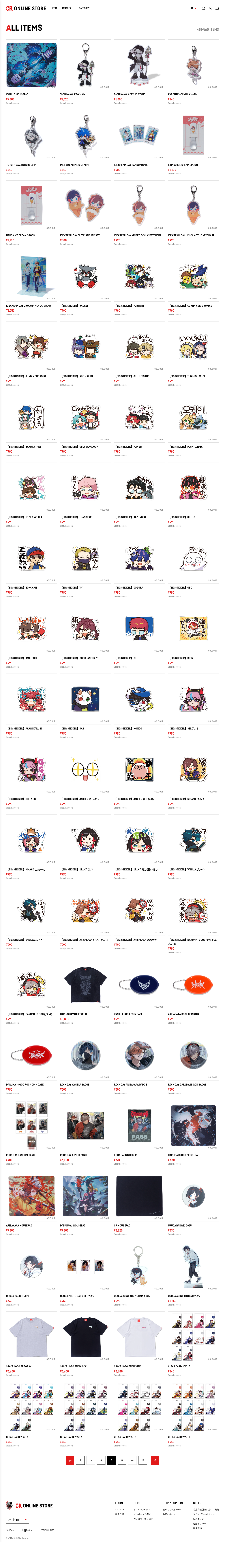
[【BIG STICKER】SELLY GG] (31, 769)
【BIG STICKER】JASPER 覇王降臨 (134, 799)
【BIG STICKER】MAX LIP (128, 446)
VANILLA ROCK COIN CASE (128, 1014)
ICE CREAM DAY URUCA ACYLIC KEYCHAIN (191, 235)
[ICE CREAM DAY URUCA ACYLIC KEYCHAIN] (193, 206)
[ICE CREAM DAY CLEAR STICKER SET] (85, 206)
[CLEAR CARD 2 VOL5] (193, 1337)
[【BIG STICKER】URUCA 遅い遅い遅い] (139, 840)
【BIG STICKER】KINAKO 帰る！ (186, 799)
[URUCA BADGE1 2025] (31, 1266)
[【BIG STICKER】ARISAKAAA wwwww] (139, 910)
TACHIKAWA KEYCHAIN (72, 94)
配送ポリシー (199, 1518)
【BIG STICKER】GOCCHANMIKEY (79, 658)
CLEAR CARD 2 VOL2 (125, 1437)
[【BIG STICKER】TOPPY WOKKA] (31, 487)
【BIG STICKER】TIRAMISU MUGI (186, 376)
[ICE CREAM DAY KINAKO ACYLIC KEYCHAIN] (139, 206)
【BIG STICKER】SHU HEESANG (132, 376)
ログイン (119, 1509)
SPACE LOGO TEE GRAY (18, 1366)
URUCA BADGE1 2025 (17, 1296)
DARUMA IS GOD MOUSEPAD (183, 1155)
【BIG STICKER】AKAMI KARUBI (24, 728)
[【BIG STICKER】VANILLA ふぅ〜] (31, 910)
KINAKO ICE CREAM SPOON (183, 165)
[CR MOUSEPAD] (139, 1196)
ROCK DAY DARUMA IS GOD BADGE (187, 1084)
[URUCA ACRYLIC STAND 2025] (193, 1266)
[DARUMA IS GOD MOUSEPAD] (193, 1125)
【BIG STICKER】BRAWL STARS (23, 446)
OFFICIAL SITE (47, 1530)
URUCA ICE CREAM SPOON (20, 235)
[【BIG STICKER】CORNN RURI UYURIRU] (193, 276)
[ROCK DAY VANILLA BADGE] (85, 1055)
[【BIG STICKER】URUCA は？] (85, 840)
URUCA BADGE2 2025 (180, 1225)
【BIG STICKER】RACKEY (74, 306)
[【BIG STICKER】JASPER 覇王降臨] (139, 769)
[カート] (217, 8)
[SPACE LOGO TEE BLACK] (85, 1337)
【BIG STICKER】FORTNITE (129, 306)
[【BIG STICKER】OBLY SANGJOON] (85, 417)
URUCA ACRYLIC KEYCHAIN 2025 (132, 1296)
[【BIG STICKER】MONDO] (139, 699)
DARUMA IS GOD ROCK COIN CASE (25, 1084)
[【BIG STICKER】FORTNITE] (139, 276)
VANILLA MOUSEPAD (17, 94)
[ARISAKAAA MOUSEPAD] (31, 1196)
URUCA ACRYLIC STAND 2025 (184, 1296)
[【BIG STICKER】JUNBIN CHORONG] (31, 346)
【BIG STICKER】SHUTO (181, 517)
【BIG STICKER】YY (71, 587)
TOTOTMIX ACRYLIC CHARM (21, 165)
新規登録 (119, 1514)
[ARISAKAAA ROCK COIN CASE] (193, 984)
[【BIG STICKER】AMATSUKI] (31, 628)
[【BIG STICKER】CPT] (139, 628)
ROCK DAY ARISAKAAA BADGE (130, 1084)
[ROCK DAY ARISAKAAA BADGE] (139, 1055)
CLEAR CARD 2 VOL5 (179, 1366)
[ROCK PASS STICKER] (139, 1125)
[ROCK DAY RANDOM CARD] (31, 1125)
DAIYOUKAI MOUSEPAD (73, 1225)
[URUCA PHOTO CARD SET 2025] (85, 1266)
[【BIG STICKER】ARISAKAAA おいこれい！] (85, 910)
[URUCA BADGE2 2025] (193, 1196)
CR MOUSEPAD (122, 1225)
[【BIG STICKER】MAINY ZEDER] (193, 417)
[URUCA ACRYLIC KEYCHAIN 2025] (139, 1266)
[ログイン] (210, 8)
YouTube (10, 1530)
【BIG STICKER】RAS (72, 728)
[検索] (203, 8)
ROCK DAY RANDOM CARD (20, 1155)
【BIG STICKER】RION (180, 658)
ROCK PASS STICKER (125, 1155)
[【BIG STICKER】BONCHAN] (31, 558)
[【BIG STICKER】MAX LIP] (139, 417)
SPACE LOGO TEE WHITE (127, 1366)
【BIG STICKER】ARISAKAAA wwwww (135, 940)
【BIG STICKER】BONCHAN (21, 587)
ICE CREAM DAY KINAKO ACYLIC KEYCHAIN (137, 235)
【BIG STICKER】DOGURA (128, 587)
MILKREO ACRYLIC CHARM (74, 165)
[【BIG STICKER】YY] (85, 558)
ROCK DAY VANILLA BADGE (74, 1084)
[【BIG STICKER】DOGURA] (139, 558)
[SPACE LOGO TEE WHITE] (139, 1337)
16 (143, 1460)
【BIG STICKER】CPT (126, 658)
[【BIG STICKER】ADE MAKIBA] (85, 346)
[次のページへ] (155, 1460)
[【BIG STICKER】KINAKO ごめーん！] (31, 840)
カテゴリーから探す (143, 1518)
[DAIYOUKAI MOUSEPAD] (85, 1196)
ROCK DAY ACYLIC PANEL (74, 1155)
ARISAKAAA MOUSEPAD (19, 1225)
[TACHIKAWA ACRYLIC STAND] (139, 65)
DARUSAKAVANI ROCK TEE (74, 1014)
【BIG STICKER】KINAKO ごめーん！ (27, 869)
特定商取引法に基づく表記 (206, 1509)
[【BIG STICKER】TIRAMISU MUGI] (193, 346)
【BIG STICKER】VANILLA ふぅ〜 (24, 940)
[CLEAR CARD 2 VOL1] (193, 1407)
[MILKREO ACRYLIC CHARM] (85, 135)
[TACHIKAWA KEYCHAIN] (85, 65)
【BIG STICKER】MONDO (128, 728)
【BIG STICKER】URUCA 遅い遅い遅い (136, 869)
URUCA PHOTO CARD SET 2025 (77, 1296)
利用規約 (197, 1528)
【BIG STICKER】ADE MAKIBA (76, 376)
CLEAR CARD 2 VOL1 (179, 1437)
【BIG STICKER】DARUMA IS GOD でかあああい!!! (192, 942)
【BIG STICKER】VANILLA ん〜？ (186, 869)
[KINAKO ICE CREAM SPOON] (193, 135)
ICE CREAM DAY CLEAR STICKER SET (80, 235)
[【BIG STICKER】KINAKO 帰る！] (193, 769)
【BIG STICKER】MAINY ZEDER (185, 446)
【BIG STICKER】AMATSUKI (21, 658)
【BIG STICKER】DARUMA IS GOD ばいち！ (30, 1014)
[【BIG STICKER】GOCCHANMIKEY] (85, 628)
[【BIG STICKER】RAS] (85, 699)
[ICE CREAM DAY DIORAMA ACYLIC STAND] (31, 276)
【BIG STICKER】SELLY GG (21, 799)
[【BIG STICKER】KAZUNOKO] (139, 487)
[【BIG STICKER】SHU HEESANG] (139, 346)
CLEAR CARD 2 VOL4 (17, 1437)
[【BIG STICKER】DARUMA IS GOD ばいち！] (31, 984)
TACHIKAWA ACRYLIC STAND (129, 94)
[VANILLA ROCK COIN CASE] (139, 984)
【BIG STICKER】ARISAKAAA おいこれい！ (84, 940)
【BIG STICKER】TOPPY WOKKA (24, 517)
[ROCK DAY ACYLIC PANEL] (85, 1125)
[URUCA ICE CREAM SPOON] (31, 206)
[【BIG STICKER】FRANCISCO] (85, 487)
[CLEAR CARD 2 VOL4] (31, 1407)
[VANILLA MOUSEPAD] (31, 65)
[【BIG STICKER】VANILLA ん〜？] (193, 840)
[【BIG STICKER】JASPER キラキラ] (85, 769)
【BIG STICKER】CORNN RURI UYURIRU (190, 306)
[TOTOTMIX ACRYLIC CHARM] (31, 135)
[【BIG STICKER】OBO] (193, 558)
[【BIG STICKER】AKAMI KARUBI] (31, 699)
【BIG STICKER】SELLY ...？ (183, 728)
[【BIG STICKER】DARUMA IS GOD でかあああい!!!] (193, 910)
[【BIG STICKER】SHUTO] (193, 487)
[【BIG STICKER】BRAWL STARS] (31, 417)
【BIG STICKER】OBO (180, 587)
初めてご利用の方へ (172, 1509)
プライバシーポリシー (204, 1514)
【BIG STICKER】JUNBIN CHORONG (26, 376)
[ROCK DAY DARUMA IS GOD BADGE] (193, 1055)
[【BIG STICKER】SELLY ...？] (193, 699)
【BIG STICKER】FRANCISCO (76, 517)
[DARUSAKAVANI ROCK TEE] (85, 984)
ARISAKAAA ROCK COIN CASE (184, 1014)
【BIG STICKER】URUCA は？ (76, 869)
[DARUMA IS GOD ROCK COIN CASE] (31, 1055)
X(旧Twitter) (27, 1530)
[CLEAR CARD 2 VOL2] (139, 1407)
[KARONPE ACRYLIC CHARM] (193, 65)
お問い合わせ (169, 1514)
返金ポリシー (199, 1523)
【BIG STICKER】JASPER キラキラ (80, 799)
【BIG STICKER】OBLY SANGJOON (79, 446)
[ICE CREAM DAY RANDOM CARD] (139, 135)
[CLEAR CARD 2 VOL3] (85, 1407)
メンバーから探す (142, 1514)
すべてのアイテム (142, 1509)
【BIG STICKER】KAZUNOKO (130, 517)
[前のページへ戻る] (70, 1460)
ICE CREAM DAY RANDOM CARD (131, 165)
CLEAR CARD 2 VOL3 (71, 1437)
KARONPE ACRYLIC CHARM (182, 94)
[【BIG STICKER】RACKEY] (85, 276)
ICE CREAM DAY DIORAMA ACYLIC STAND (28, 306)
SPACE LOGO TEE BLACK (73, 1366)
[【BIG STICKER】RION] (193, 628)
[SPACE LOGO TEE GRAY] (31, 1337)
